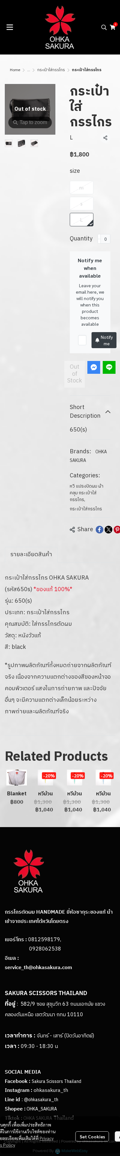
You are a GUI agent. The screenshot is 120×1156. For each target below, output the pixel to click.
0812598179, (44, 939)
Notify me (107, 340)
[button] (104, 27)
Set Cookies (92, 1136)
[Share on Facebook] (99, 529)
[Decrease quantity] (99, 238)
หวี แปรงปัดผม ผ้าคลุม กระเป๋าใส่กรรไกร (86, 493)
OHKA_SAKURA (42, 1109)
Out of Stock (74, 374)
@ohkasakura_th (41, 1099)
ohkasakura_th (51, 1090)
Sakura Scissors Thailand (56, 1081)
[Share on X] (108, 529)
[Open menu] (9, 27)
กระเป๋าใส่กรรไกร (51, 70)
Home (15, 70)
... (28, 70)
